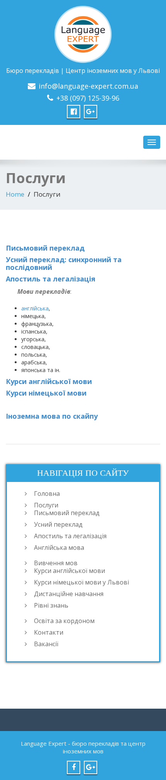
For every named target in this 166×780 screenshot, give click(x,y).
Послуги (46, 505)
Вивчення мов (56, 563)
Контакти (48, 632)
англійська (35, 308)
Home (15, 194)
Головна (47, 493)
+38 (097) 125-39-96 (87, 98)
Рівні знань (51, 605)
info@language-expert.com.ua (88, 86)
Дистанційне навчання (68, 594)
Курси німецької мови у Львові (81, 582)
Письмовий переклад (45, 248)
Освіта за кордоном (64, 621)
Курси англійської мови (49, 381)
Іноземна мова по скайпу (52, 416)
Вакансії (46, 644)
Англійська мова (59, 547)
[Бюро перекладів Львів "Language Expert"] (83, 33)
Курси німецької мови (46, 393)
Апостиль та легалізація (50, 278)
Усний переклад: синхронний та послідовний (64, 263)
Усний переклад (58, 524)
